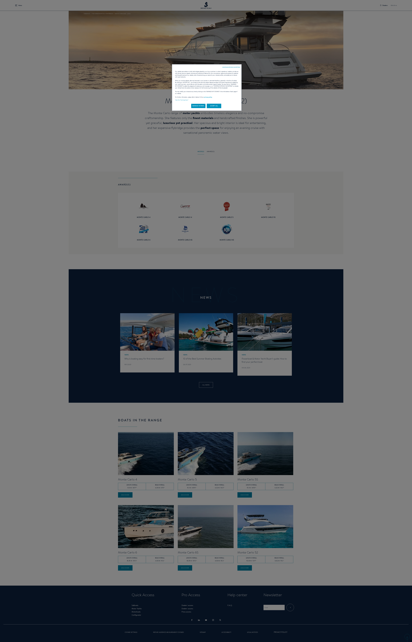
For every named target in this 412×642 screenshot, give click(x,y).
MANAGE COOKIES (198, 106)
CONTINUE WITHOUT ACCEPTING (231, 67)
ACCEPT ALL (214, 106)
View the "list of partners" (181, 100)
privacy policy (208, 97)
